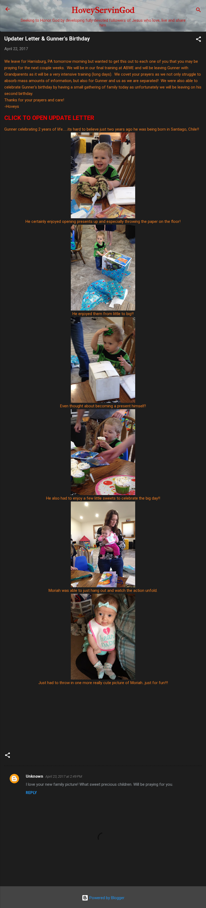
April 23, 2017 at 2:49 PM (63, 776)
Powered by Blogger (106, 897)
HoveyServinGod (103, 10)
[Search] (198, 11)
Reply (31, 793)
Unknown (34, 776)
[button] (198, 40)
